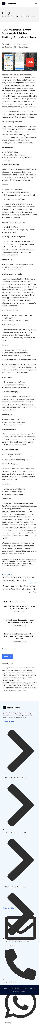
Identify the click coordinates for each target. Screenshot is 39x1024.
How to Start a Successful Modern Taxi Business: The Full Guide (19, 621)
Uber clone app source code (25, 559)
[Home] (2, 16)
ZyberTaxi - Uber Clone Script (16, 47)
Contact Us (24, 991)
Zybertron (6, 713)
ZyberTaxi (5, 506)
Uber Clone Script (20, 561)
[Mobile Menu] (36, 3)
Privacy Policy (15, 991)
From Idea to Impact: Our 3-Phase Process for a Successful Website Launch (19, 636)
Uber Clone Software (18, 565)
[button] (0, 996)
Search (4, 649)
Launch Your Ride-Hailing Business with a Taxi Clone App (19, 607)
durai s (7, 44)
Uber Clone (10, 559)
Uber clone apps (8, 561)
